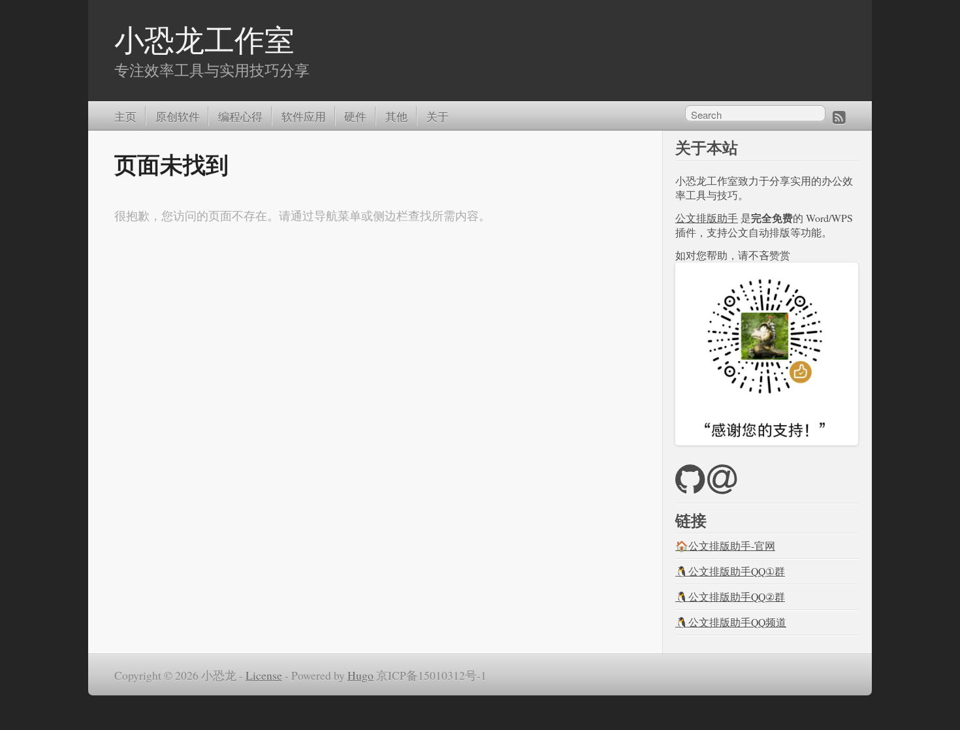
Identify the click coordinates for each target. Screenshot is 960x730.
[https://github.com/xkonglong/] (690, 487)
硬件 (355, 116)
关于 (437, 116)
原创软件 (177, 116)
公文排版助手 (706, 218)
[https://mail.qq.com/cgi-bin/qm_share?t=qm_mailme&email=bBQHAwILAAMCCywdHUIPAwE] (722, 487)
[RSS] (839, 116)
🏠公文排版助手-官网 (725, 545)
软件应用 (303, 116)
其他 (396, 116)
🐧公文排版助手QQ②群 (730, 596)
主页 (125, 116)
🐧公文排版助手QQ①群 (730, 571)
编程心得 (240, 116)
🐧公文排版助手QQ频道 (730, 622)
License (264, 675)
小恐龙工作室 (204, 39)
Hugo (360, 675)
